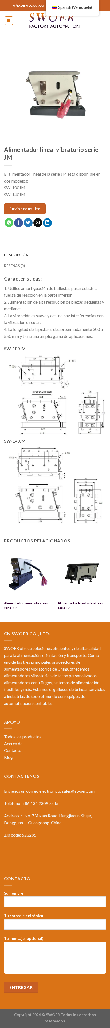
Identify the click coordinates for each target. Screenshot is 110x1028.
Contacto (12, 750)
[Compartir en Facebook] (18, 222)
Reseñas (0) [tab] (14, 266)
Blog (8, 757)
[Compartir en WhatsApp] (9, 222)
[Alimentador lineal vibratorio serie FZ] (82, 573)
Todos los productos (22, 736)
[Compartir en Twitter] (28, 222)
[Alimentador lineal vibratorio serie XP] (28, 573)
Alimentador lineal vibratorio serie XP (26, 605)
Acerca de (13, 743)
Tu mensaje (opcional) (24, 938)
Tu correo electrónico (23, 915)
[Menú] (9, 20)
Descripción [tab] (16, 255)
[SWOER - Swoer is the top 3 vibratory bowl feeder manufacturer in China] (55, 21)
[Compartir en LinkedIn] (47, 222)
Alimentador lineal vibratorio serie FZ (80, 605)
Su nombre (13, 893)
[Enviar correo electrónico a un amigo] (37, 222)
